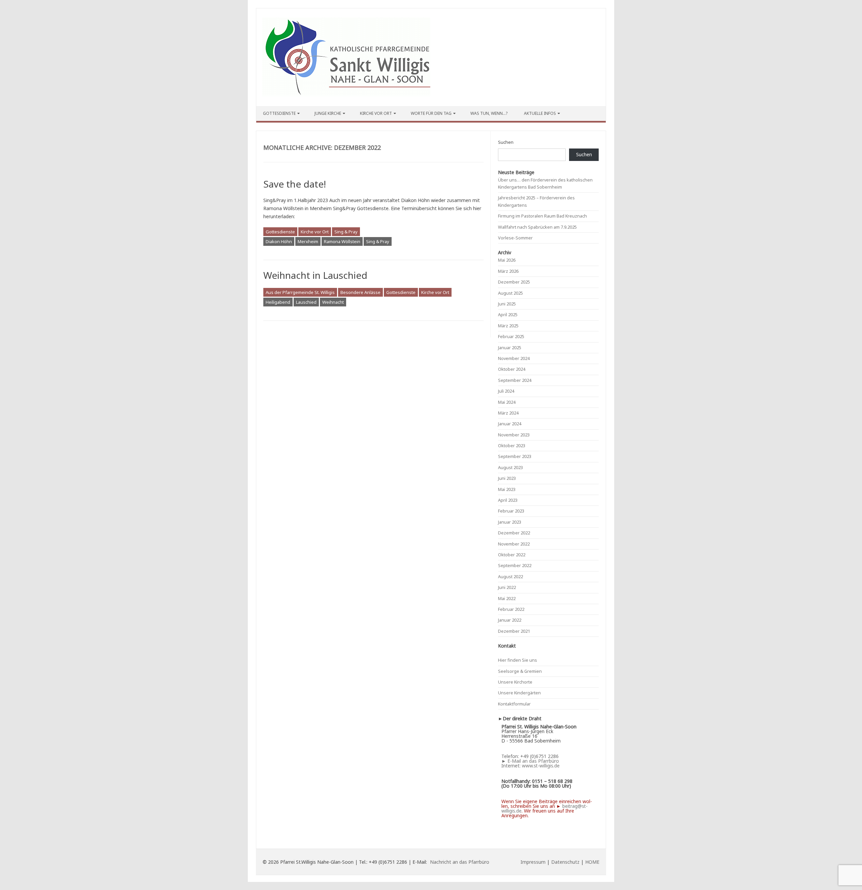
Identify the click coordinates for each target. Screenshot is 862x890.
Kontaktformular (514, 704)
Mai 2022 (507, 598)
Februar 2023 (511, 511)
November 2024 (514, 358)
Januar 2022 (509, 620)
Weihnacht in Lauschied (315, 275)
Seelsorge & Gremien (520, 671)
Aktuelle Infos (540, 113)
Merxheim (308, 241)
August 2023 (510, 467)
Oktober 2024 (511, 369)
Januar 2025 (509, 347)
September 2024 (514, 380)
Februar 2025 (511, 336)
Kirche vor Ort (376, 113)
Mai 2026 (507, 260)
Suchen (505, 142)
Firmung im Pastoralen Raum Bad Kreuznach (542, 216)
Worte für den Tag (431, 113)
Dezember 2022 (514, 533)
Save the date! (294, 183)
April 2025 (508, 314)
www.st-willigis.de (541, 765)
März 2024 (508, 413)
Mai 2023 (507, 489)
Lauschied (306, 302)
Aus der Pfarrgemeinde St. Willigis (300, 292)
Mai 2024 (507, 402)
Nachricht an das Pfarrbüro (459, 862)
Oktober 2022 (511, 555)
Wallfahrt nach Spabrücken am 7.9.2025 (537, 227)
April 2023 (508, 500)
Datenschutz (565, 862)
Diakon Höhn (279, 241)
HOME (592, 862)
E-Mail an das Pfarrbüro (533, 761)
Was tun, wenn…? (488, 113)
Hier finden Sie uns (517, 660)
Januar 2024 (509, 424)
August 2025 (510, 293)
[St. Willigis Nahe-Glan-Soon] (346, 94)
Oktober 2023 (511, 445)
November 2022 (514, 544)
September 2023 (514, 456)
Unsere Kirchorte (515, 682)
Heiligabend (278, 302)
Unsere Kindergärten (519, 693)
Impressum (533, 862)
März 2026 (508, 271)
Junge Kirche (327, 113)
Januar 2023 (509, 522)
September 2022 (514, 565)
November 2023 (514, 435)
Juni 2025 (507, 304)
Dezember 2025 (514, 282)
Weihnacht (333, 302)
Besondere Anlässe (360, 292)
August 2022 (510, 576)
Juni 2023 (507, 478)
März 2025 (508, 326)
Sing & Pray (346, 232)
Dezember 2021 (514, 631)
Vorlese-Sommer (515, 238)
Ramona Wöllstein (342, 241)
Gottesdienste (279, 113)
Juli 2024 (506, 391)
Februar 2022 (511, 609)
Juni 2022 (507, 587)
